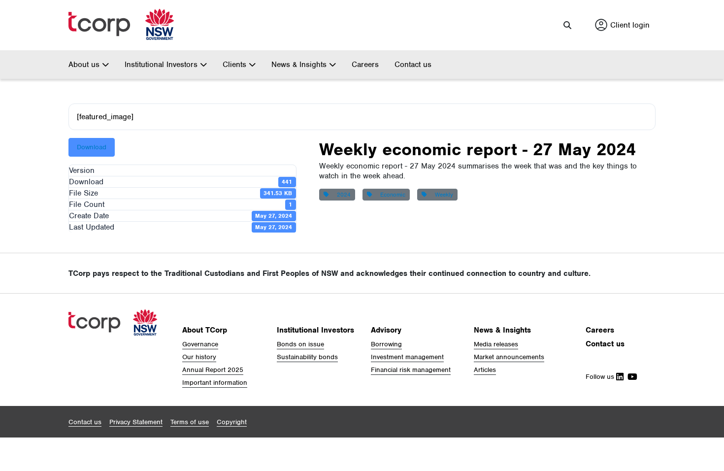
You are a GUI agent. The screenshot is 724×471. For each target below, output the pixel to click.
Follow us (601, 376)
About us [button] (85, 64)
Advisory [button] (386, 330)
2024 (342, 195)
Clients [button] (236, 64)
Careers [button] (600, 330)
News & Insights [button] (300, 64)
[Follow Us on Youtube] (630, 376)
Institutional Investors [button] (162, 64)
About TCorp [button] (204, 330)
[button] (567, 25)
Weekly (442, 195)
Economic (390, 195)
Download (91, 147)
